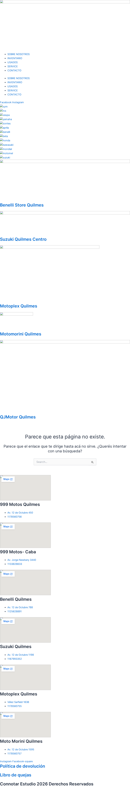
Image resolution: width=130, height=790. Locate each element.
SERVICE (12, 66)
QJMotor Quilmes (18, 416)
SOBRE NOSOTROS (18, 54)
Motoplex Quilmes (18, 306)
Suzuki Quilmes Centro (23, 239)
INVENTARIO (14, 58)
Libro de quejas (15, 774)
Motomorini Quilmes (20, 333)
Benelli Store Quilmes (22, 205)
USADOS (12, 62)
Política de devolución (22, 766)
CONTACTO (14, 70)
